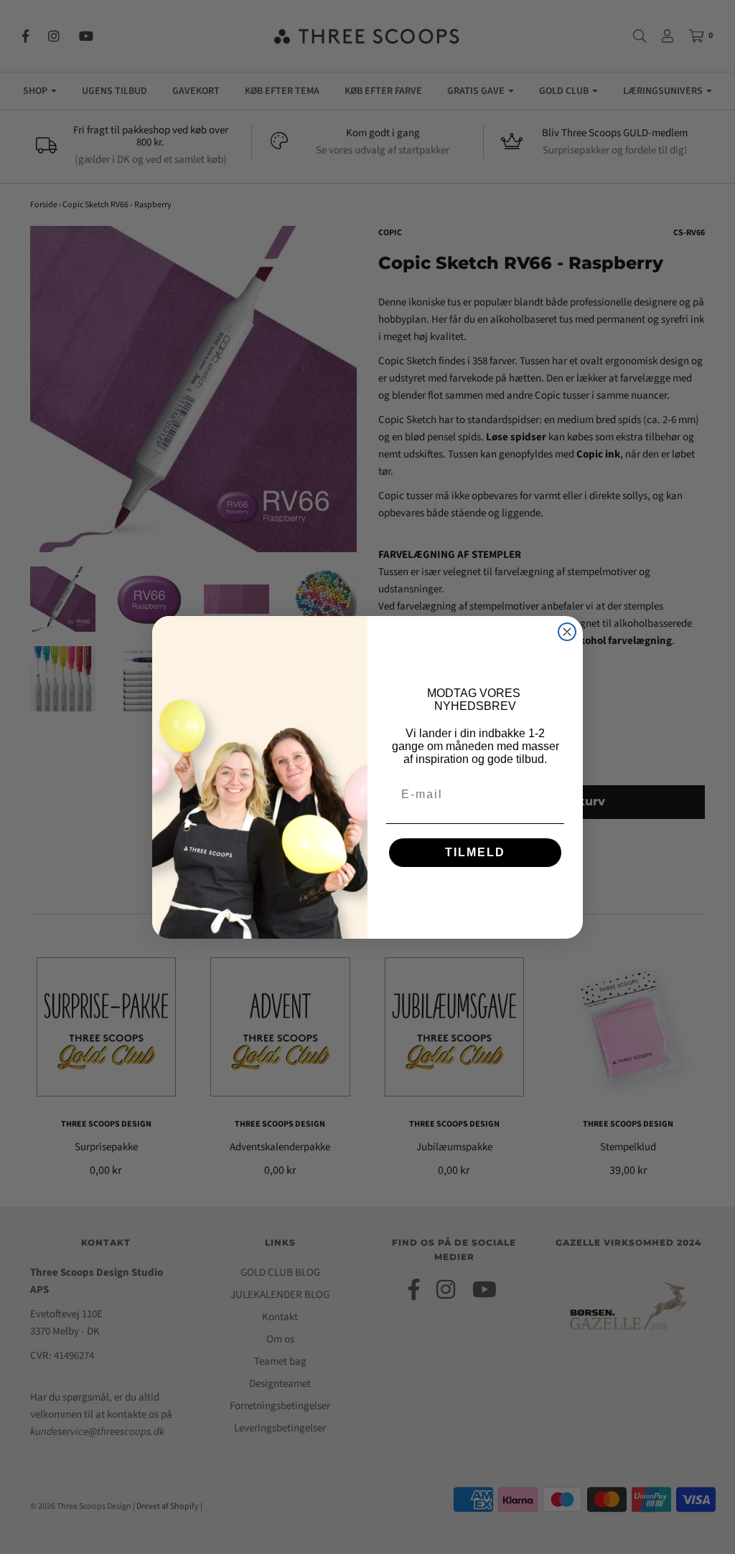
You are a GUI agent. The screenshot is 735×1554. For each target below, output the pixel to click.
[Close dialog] (567, 631)
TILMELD (475, 852)
